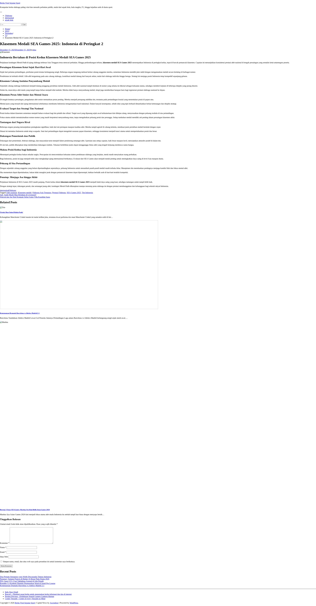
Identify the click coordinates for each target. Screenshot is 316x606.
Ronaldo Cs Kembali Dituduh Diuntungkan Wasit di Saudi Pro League (27, 583)
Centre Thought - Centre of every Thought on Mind (25, 599)
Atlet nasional (11, 193)
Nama (3, 547)
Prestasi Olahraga (59, 193)
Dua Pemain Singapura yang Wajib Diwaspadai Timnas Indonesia (25, 577)
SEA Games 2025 (74, 193)
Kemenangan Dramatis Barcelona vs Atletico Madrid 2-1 (20, 313)
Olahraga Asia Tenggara (41, 193)
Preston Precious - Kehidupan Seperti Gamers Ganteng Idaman (29, 596)
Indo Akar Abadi (11, 592)
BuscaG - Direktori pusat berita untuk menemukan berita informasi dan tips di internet (38, 594)
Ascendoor (54, 603)
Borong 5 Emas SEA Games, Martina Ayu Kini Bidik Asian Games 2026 (25, 510)
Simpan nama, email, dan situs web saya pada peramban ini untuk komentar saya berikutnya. (39, 562)
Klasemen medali (24, 193)
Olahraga (8, 16)
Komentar (4, 543)
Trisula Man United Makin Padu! (11, 212)
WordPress (74, 603)
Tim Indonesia (87, 193)
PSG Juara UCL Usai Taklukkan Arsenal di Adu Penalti (22, 581)
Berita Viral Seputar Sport (10, 3)
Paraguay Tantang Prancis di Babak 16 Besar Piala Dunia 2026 (24, 579)
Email (3, 552)
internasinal (9, 18)
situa (34, 50)
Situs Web (4, 557)
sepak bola (9, 20)
